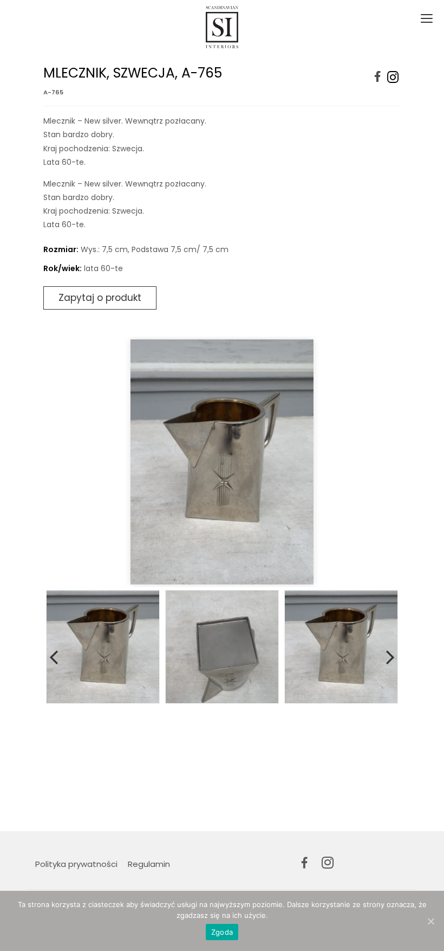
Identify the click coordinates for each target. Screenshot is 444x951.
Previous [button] (53, 655)
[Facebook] (378, 77)
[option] (222, 462)
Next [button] (390, 655)
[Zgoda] (430, 921)
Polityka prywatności (76, 864)
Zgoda (222, 932)
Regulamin (149, 864)
